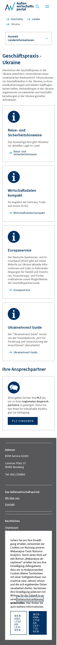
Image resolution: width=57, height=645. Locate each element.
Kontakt (10, 512)
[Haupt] (47, 6)
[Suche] (37, 6)
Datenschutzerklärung (29, 599)
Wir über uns (12, 505)
